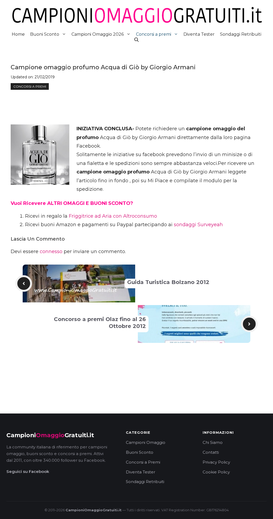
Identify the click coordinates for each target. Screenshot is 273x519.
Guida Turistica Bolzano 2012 (168, 282)
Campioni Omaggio (145, 442)
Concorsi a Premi (143, 462)
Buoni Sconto (44, 34)
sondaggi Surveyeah (198, 225)
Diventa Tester (199, 34)
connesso (51, 251)
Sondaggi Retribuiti (240, 34)
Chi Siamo (213, 442)
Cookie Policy (216, 472)
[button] (136, 40)
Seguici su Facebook (27, 471)
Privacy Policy (216, 462)
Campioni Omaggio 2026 (97, 34)
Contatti (211, 452)
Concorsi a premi (153, 34)
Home (18, 34)
